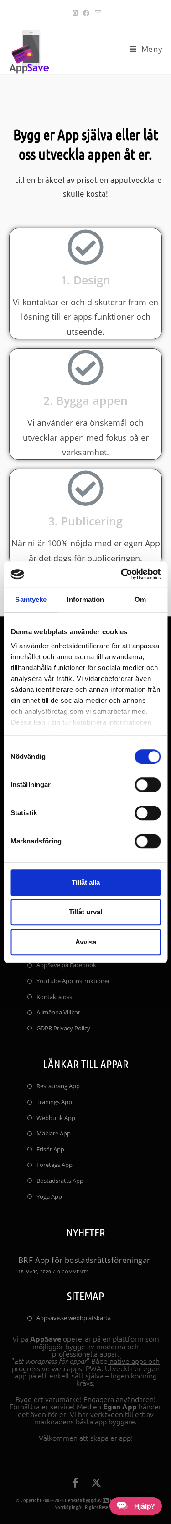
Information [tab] (85, 599)
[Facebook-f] (75, 1483)
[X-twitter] (96, 1483)
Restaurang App (58, 1086)
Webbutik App (55, 1118)
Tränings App (54, 1102)
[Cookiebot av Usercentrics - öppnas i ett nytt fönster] (122, 574)
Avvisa (85, 942)
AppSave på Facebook (66, 965)
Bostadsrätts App (59, 1180)
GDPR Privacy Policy (63, 1028)
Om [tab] (140, 599)
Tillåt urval (85, 912)
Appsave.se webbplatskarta (73, 1318)
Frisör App (50, 1149)
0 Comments (72, 1271)
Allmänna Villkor (58, 1012)
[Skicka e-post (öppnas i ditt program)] (96, 13)
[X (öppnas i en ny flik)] (75, 13)
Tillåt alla (86, 882)
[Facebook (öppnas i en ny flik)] (86, 13)
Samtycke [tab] (31, 599)
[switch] (148, 784)
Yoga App (49, 1196)
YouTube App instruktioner (73, 981)
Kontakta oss (54, 997)
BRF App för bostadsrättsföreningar (84, 1260)
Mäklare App (53, 1133)
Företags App (54, 1165)
